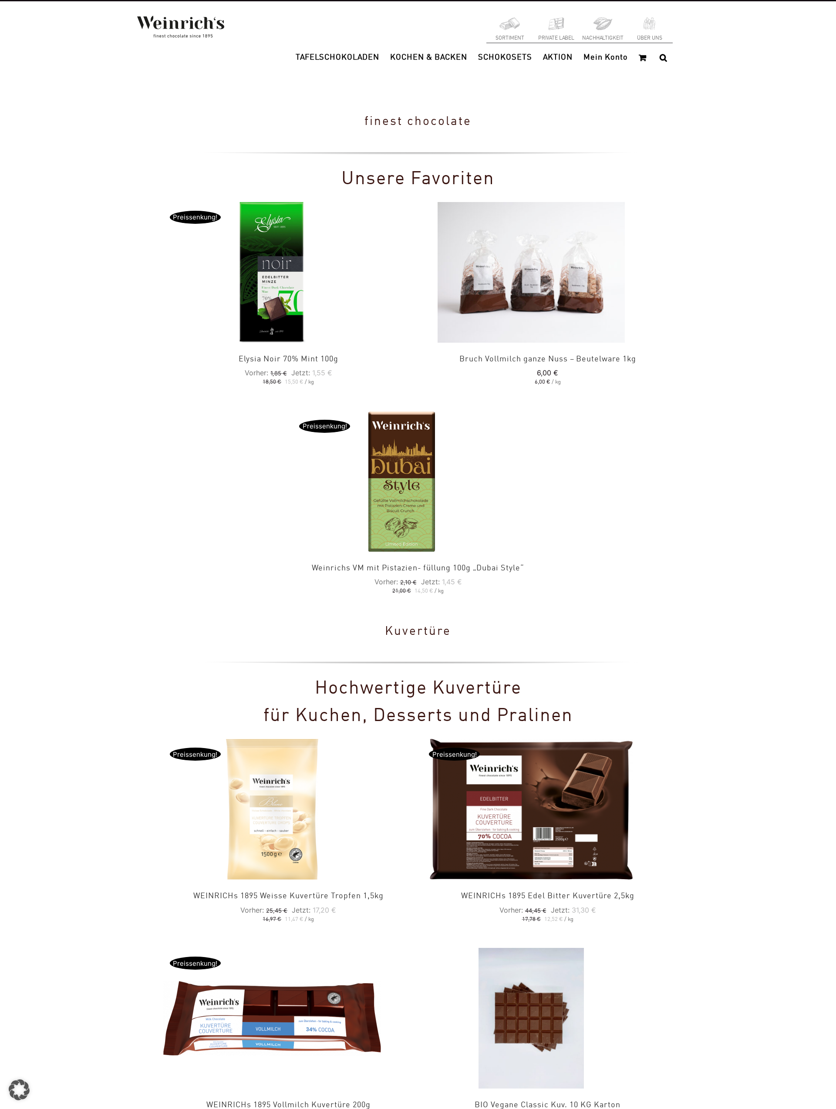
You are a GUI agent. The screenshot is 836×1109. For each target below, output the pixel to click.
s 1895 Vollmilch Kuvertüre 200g (288, 1105)
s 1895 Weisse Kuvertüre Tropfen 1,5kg (288, 896)
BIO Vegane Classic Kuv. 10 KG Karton (547, 1105)
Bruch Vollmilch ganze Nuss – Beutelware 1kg (547, 359)
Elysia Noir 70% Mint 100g (288, 359)
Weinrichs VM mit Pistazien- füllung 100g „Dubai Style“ (418, 568)
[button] (663, 57)
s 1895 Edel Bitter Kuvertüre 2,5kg (547, 896)
